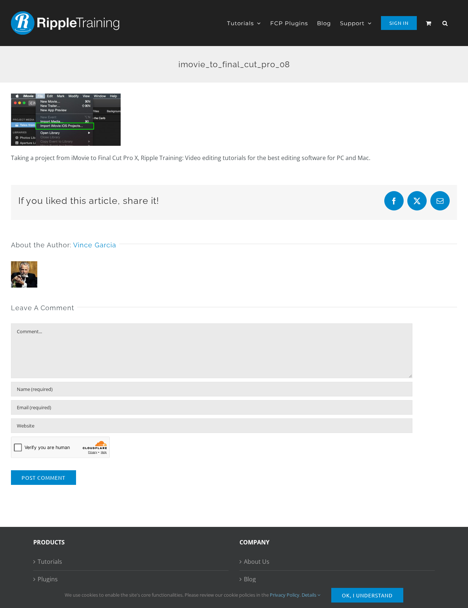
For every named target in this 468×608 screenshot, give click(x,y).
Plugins (48, 579)
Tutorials (50, 562)
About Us (256, 562)
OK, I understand (367, 595)
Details (309, 595)
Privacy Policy (284, 595)
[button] (445, 23)
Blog (250, 579)
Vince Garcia (94, 245)
